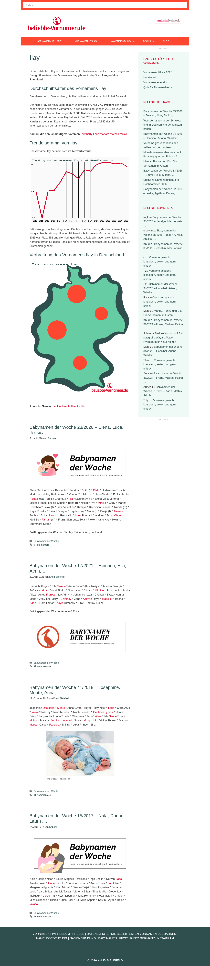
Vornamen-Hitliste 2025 (157, 72)
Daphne (98, 712)
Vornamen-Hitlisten (50, 41)
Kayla (60, 603)
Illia (83, 406)
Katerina (42, 590)
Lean (96, 134)
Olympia (108, 712)
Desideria (48, 707)
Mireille (99, 590)
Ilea (73, 406)
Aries (78, 515)
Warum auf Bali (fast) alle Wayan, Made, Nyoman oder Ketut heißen (163, 337)
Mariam (104, 134)
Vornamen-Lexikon (86, 41)
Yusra (35, 712)
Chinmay (66, 598)
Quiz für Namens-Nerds (158, 87)
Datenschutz (98, 933)
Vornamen (41, 933)
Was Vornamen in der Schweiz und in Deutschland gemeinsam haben (162, 124)
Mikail (123, 134)
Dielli (96, 490)
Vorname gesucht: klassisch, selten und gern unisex (159, 261)
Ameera (118, 511)
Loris (111, 707)
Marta (33, 724)
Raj (71, 498)
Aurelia (54, 720)
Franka (50, 594)
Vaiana (34, 904)
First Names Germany (137, 938)
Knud (146, 244)
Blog (166, 41)
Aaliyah (87, 598)
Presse (78, 933)
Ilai (54, 406)
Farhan (46, 519)
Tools (147, 41)
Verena (61, 586)
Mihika (102, 502)
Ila (68, 406)
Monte (61, 707)
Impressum (61, 933)
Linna (51, 883)
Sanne (113, 716)
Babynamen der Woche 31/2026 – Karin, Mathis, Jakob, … (163, 391)
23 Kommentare (42, 916)
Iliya (64, 406)
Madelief (107, 598)
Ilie (78, 406)
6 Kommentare (41, 544)
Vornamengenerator (155, 82)
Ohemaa (119, 515)
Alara (98, 716)
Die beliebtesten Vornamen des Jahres (143, 933)
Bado (119, 878)
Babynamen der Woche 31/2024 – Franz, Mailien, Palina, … (163, 324)
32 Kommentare (42, 666)
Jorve (46, 895)
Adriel (33, 603)
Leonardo (67, 720)
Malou (33, 720)
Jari (110, 883)
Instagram (165, 938)
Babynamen (107, 938)
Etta (34, 498)
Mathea (114, 134)
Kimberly (87, 134)
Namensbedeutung (51, 938)
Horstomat (149, 77)
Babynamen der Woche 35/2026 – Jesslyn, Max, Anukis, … (163, 221)
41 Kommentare (42, 794)
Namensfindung (121, 41)
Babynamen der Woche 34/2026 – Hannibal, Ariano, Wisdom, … (160, 288)
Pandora (54, 724)
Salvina (52, 515)
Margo (87, 720)
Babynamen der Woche (46, 541)
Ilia (59, 406)
